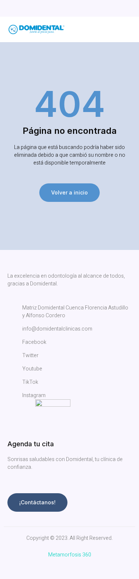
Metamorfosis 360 (69, 555)
